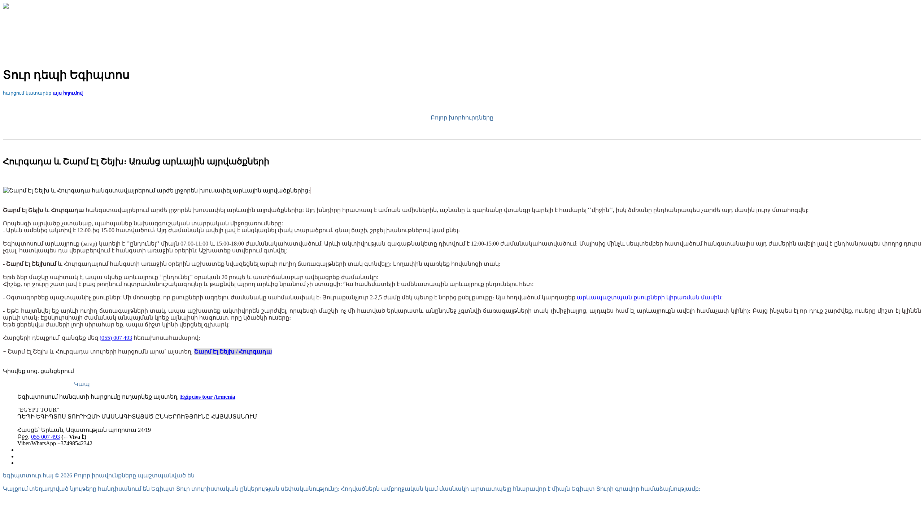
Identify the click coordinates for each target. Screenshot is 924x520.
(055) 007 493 (116, 338)
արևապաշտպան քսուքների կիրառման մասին (649, 297)
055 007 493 (45, 437)
